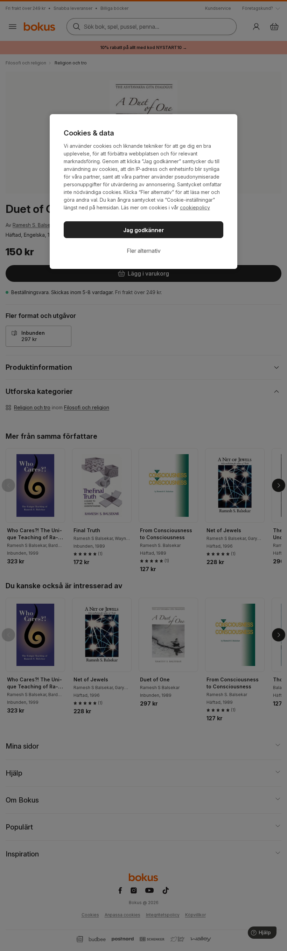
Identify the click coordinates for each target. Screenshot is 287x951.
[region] (143, 191)
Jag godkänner (143, 230)
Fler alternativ (144, 250)
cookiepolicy (195, 207)
